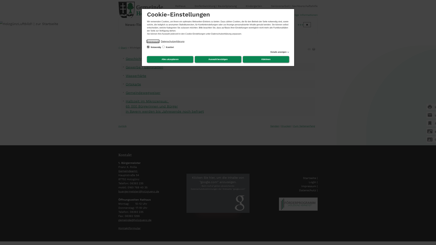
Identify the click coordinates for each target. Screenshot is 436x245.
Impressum (153, 41)
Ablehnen (265, 59)
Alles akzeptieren (170, 59)
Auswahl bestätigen (218, 59)
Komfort (169, 47)
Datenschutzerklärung (172, 41)
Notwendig (155, 47)
